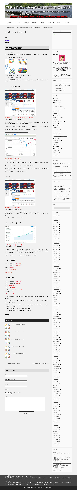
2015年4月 (56, 406)
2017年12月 (56, 339)
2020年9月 (56, 270)
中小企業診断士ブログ (57, 469)
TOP (21, 27)
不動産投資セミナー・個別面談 (60, 136)
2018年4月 (56, 330)
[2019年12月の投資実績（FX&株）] (7, 357)
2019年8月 (56, 297)
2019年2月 (56, 310)
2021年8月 (56, 247)
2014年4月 (56, 431)
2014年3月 (56, 433)
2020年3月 (56, 282)
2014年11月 (56, 416)
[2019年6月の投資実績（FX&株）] (7, 335)
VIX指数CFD (56, 100)
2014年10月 (56, 418)
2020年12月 (56, 264)
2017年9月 (56, 345)
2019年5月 (56, 303)
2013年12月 (56, 439)
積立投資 (43, 22)
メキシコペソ (56, 131)
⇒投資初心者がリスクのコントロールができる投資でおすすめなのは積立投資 (20, 255)
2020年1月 (56, 287)
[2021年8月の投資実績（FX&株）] (7, 343)
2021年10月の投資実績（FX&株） (13, 363)
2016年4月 (56, 381)
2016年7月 (56, 374)
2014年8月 (56, 423)
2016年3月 (56, 383)
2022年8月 (56, 222)
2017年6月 (56, 351)
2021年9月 (56, 245)
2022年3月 (56, 232)
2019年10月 (56, 293)
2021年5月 (56, 253)
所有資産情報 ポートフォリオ (26, 23)
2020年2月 (56, 284)
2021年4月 (56, 255)
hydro (60, 186)
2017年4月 (56, 356)
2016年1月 (56, 387)
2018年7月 (56, 324)
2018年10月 (56, 318)
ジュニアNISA (57, 111)
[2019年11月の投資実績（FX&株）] (7, 328)
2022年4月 (56, 230)
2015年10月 (56, 393)
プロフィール (17, 22)
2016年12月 (56, 364)
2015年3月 (56, 408)
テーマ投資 (56, 115)
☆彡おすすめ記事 (51, 23)
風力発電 (56, 154)
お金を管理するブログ (57, 452)
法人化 (55, 146)
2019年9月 (56, 295)
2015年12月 (56, 389)
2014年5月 (56, 429)
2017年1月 (56, 362)
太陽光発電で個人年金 (57, 461)
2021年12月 (56, 238)
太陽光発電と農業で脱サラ (58, 467)
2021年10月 (56, 243)
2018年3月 (56, 333)
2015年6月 (56, 402)
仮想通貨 (56, 138)
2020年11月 (56, 266)
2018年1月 (56, 337)
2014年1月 (56, 437)
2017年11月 (56, 341)
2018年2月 (56, 335)
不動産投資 (56, 134)
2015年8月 (56, 397)
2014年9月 (56, 420)
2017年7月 (56, 349)
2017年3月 (56, 358)
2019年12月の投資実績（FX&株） (18, 353)
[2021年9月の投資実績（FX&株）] (7, 350)
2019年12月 (56, 289)
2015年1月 (56, 412)
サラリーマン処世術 (58, 106)
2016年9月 (56, 370)
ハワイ (55, 123)
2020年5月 (56, 278)
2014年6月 (56, 427)
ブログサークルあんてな (58, 470)
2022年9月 (56, 220)
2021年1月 (56, 261)
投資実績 (6, 40)
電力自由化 (56, 152)
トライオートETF (57, 117)
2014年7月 (56, 425)
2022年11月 (56, 215)
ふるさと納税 (56, 127)
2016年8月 (56, 372)
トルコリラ (56, 119)
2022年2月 (56, 234)
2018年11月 (56, 316)
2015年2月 (56, 410)
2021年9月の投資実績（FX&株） (18, 346)
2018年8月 (56, 322)
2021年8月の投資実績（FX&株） (18, 339)
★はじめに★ (9, 22)
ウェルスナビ (56, 102)
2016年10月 (56, 368)
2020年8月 (56, 272)
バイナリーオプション (58, 121)
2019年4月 (56, 305)
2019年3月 (56, 307)
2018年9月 (56, 320)
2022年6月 (56, 226)
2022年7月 (56, 224)
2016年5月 (56, 379)
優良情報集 (34, 22)
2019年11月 (56, 291)
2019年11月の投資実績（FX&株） (18, 324)
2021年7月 (56, 249)
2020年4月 (56, 280)
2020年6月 (56, 276)
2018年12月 (56, 314)
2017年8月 (56, 347)
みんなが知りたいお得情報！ (61, 90)
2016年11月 (56, 366)
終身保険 (56, 150)
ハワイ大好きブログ (59, 84)
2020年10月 (56, 268)
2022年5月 (56, 228)
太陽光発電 (56, 140)
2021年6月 (56, 251)
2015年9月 (56, 395)
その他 (55, 113)
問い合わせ (59, 22)
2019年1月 (56, 312)
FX (54, 98)
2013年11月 (56, 441)
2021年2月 (56, 259)
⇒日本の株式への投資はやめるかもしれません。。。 (15, 217)
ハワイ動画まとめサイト (60, 88)
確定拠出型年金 (57, 148)
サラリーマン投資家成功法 (59, 108)
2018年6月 (56, 326)
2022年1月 (56, 236)
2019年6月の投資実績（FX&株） (18, 331)
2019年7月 (56, 299)
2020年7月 (56, 274)
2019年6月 (56, 301)
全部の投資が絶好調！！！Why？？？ (39, 363)
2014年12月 (56, 414)
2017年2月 (56, 360)
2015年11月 (56, 391)
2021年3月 (56, 257)
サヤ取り (56, 104)
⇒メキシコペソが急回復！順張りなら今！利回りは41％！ (16, 132)
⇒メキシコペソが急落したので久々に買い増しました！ (16, 171)
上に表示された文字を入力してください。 (13, 392)
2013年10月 (56, 443)
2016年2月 (56, 385)
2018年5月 (56, 328)
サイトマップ (68, 22)
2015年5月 (56, 404)
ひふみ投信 (56, 125)
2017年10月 (56, 343)
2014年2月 (56, 435)
